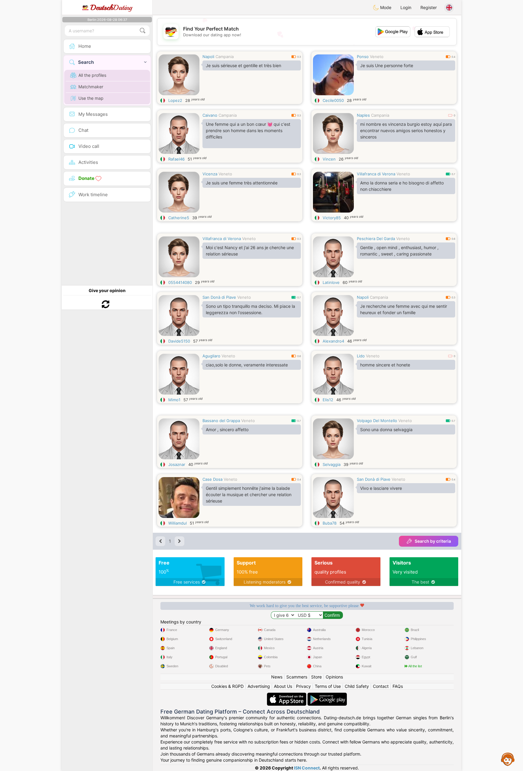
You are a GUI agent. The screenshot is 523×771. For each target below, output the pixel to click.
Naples (363, 115)
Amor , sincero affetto (227, 429)
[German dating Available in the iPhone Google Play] (327, 695)
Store (316, 676)
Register (428, 7)
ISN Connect (307, 767)
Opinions (334, 676)
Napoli (208, 56)
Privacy (303, 686)
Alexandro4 (333, 341)
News (276, 676)
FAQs (398, 686)
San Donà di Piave (219, 297)
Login (405, 7)
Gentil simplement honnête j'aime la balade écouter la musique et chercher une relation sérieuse (248, 494)
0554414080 (180, 282)
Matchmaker (90, 86)
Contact (381, 686)
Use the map (91, 98)
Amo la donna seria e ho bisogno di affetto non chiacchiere (402, 186)
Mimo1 (174, 399)
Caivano (209, 115)
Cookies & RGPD (227, 686)
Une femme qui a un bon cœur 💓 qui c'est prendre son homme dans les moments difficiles (248, 130)
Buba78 (330, 523)
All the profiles (92, 75)
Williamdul (177, 523)
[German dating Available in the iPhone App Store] (287, 695)
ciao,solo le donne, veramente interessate (247, 364)
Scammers (296, 676)
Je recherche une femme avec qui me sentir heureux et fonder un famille (403, 309)
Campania (224, 56)
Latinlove (331, 282)
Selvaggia (331, 464)
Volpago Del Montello (377, 420)
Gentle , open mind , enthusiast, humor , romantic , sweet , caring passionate (399, 250)
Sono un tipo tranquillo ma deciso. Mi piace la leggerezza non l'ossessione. (250, 309)
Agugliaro (211, 355)
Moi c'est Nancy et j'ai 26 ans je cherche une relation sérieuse (250, 250)
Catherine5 (178, 217)
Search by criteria (433, 541)
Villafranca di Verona (376, 173)
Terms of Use (328, 686)
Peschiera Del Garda (376, 238)
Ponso (363, 56)
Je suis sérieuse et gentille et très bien (243, 65)
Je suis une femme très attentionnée (242, 182)
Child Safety (357, 686)
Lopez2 (175, 100)
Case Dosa (212, 479)
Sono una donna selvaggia (386, 429)
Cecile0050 (333, 100)
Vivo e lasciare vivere (381, 488)
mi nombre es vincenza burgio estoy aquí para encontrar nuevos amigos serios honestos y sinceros (406, 130)
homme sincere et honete (385, 364)
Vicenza (209, 173)
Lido (361, 355)
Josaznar (176, 464)
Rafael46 (176, 159)
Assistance (508, 758)
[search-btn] (143, 30)
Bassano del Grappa (221, 420)
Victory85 (332, 217)
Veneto (376, 56)
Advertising (259, 686)
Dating (111, 7)
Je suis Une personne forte (386, 65)
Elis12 (328, 399)
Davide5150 (179, 341)
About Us (283, 686)
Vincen (329, 159)
